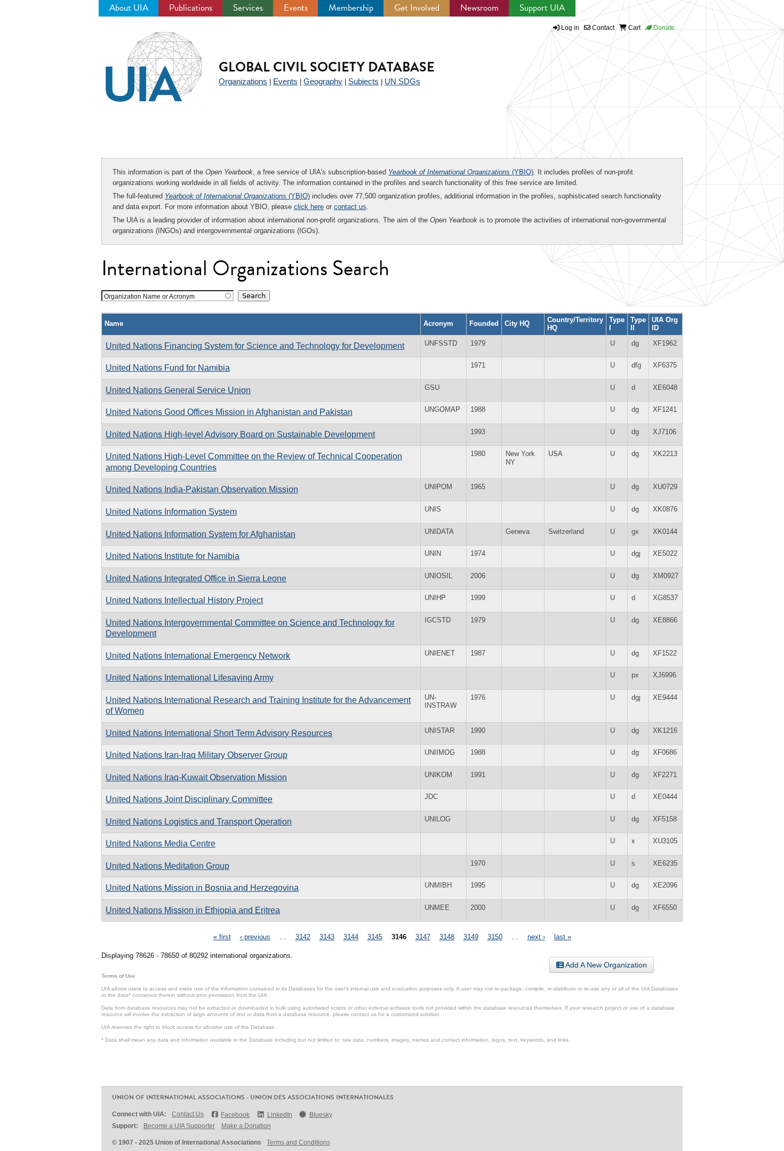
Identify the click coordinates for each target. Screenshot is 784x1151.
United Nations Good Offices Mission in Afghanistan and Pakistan (229, 412)
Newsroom (479, 7)
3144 (350, 937)
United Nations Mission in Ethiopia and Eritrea (193, 910)
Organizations (243, 81)
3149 (470, 937)
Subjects (363, 81)
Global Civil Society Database (327, 67)
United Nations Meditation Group (167, 865)
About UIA (128, 7)
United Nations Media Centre (160, 843)
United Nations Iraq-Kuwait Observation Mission (196, 777)
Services (248, 7)
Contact (602, 27)
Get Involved (416, 7)
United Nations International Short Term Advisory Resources (219, 733)
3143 (326, 937)
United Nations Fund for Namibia (168, 367)
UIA (141, 60)
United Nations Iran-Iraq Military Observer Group (196, 755)
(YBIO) (460, 172)
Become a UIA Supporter (179, 1126)
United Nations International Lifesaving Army (190, 677)
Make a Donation (246, 1126)
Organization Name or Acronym (149, 296)
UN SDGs (402, 81)
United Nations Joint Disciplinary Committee (189, 799)
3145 (374, 937)
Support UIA (542, 7)
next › (536, 937)
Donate (663, 27)
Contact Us (188, 1114)
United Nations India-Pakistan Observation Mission (202, 489)
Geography (322, 81)
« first (222, 937)
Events (296, 7)
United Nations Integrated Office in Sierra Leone (196, 578)
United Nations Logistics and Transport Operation (199, 821)
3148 (446, 937)
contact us (350, 207)
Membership (351, 7)
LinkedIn (279, 1114)
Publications (190, 7)
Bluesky (320, 1114)
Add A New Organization (605, 965)
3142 (302, 937)
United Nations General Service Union (178, 390)
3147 (422, 937)
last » (562, 937)
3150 (494, 937)
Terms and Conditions (298, 1142)
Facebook (235, 1114)
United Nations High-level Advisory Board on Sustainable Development (240, 434)
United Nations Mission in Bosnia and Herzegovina (202, 887)
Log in (570, 27)
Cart (634, 27)
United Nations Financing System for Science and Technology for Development (255, 345)
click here (309, 207)
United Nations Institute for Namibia (172, 556)
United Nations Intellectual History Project (184, 600)
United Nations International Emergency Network (198, 655)
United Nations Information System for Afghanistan (200, 534)
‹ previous (255, 937)
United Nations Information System (171, 511)
